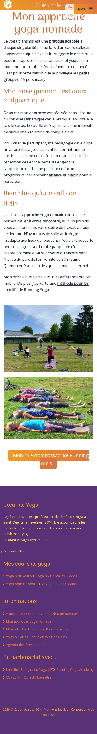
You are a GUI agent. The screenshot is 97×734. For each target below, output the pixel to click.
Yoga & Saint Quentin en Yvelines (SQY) (36, 637)
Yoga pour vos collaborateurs (64, 584)
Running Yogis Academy (74, 669)
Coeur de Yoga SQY (27, 709)
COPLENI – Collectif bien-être (28, 677)
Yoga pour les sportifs (23, 584)
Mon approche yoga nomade (28, 621)
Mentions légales (56, 709)
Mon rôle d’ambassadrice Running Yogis (51, 459)
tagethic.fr (48, 714)
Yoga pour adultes (20, 576)
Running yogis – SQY (68, 15)
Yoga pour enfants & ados (56, 576)
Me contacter (14, 551)
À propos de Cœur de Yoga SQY (31, 613)
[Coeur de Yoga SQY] (8, 4)
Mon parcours (68, 613)
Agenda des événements (25, 644)
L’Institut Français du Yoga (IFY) (30, 669)
